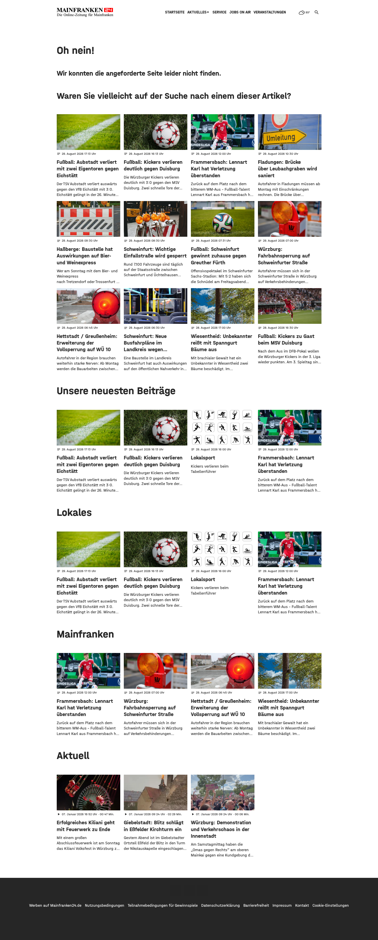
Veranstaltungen (270, 12)
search (316, 12)
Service (219, 12)
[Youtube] (202, 890)
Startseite (174, 12)
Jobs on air (240, 12)
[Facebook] (175, 890)
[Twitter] (189, 890)
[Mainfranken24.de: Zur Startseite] (85, 12)
